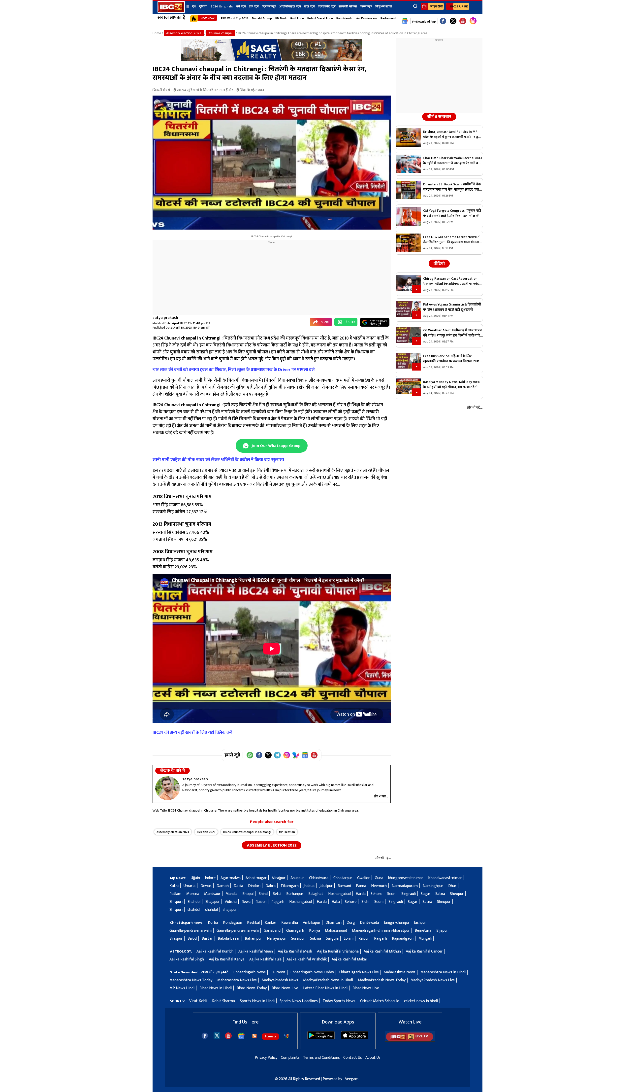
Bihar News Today (252, 988)
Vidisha (231, 901)
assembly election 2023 (173, 831)
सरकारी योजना (348, 6)
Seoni (391, 893)
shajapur (230, 909)
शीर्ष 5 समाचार (439, 116)
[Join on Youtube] (314, 755)
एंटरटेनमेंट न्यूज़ (327, 6)
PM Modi (280, 18)
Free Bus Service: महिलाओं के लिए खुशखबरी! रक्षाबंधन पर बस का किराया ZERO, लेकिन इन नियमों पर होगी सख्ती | (452, 358)
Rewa (246, 901)
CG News (278, 972)
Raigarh (380, 938)
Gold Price (297, 18)
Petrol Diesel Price (320, 18)
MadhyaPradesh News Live (433, 980)
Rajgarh (277, 901)
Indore (210, 878)
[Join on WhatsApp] (249, 755)
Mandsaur (212, 893)
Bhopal (248, 893)
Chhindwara (318, 878)
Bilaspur (176, 938)
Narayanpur (276, 938)
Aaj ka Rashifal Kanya (226, 959)
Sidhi (365, 901)
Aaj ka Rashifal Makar (349, 959)
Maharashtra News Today (190, 980)
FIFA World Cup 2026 (235, 18)
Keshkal (253, 922)
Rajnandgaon (402, 938)
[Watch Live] (410, 1040)
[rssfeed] (254, 1036)
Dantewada (369, 922)
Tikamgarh (290, 886)
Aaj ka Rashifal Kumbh (214, 951)
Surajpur (298, 938)
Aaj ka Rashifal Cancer (424, 951)
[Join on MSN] (295, 755)
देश (194, 6)
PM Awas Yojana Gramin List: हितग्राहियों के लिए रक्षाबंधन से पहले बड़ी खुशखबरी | (452, 307)
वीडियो (439, 263)
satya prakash (165, 317)
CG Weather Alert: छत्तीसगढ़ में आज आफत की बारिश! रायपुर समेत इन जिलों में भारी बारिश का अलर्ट (452, 333)
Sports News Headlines (299, 1001)
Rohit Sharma (223, 1001)
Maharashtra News (399, 972)
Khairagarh (295, 930)
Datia (238, 886)
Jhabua (309, 886)
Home (157, 33)
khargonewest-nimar (405, 878)
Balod (192, 938)
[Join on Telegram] (277, 755)
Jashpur (420, 922)
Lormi (348, 938)
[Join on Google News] (305, 755)
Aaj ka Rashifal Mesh (295, 951)
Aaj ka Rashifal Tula (265, 959)
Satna (440, 893)
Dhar (452, 886)
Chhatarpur (342, 878)
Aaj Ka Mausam (366, 18)
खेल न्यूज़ (309, 6)
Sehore (376, 893)
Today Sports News (339, 1001)
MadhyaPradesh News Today (382, 980)
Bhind (263, 893)
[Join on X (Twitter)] (268, 755)
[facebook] (204, 1035)
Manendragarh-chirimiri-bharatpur (381, 930)
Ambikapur (311, 922)
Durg (351, 922)
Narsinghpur (433, 886)
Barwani (344, 886)
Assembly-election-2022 (183, 33)
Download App (425, 21)
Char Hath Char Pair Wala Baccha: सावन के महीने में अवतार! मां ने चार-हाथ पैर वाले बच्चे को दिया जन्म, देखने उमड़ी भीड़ (452, 160)
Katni (174, 886)
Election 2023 (206, 831)
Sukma (315, 938)
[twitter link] (453, 21)
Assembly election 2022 (271, 845)
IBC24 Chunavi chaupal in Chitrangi (247, 831)
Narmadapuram (405, 886)
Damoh (223, 886)
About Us (373, 1057)
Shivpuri (176, 901)
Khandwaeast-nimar (445, 878)
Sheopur (457, 893)
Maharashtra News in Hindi (443, 972)
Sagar (425, 893)
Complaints (290, 1057)
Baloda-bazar (229, 938)
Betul (277, 893)
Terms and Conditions (321, 1057)
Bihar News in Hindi (215, 988)
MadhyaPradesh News (280, 980)
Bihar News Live (285, 988)
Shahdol (194, 901)
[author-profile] (167, 788)
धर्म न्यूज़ (241, 6)
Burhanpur (294, 893)
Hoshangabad (339, 893)
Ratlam (175, 893)
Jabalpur (326, 886)
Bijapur (442, 930)
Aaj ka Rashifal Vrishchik (306, 959)
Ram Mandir (344, 18)
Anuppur (297, 878)
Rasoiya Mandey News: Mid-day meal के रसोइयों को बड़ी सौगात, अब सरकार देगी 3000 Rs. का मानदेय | (451, 384)
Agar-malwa (231, 878)
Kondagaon (232, 922)
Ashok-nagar (256, 878)
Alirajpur (279, 878)
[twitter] (217, 1035)
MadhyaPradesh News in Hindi (328, 980)
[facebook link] (443, 21)
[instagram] (473, 21)
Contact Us (352, 1057)
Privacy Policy (266, 1057)
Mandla (231, 893)
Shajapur (212, 901)
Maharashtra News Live (237, 980)
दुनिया (203, 6)
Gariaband (272, 930)
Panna (361, 886)
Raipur (363, 938)
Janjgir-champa (396, 922)
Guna (379, 878)
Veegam (351, 1079)
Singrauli (408, 893)
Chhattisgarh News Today (312, 972)
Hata (336, 901)
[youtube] (462, 21)
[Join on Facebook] (259, 755)
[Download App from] (321, 1038)
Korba (213, 922)
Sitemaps (270, 1036)
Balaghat (315, 893)
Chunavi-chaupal (220, 33)
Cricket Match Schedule (379, 1001)
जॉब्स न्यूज (366, 6)
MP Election (287, 831)
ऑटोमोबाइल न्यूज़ (290, 6)
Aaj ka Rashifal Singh (186, 959)
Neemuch (379, 886)
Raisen (260, 901)
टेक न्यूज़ (254, 6)
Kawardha (289, 922)
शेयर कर (350, 321)
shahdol (194, 909)
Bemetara (423, 930)
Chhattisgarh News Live (359, 972)
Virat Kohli (198, 1001)
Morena (192, 893)
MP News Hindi (181, 988)
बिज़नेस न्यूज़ (269, 6)
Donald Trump (262, 18)
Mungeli (425, 938)
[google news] (405, 21)
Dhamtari (333, 922)
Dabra (270, 886)
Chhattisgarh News (249, 972)
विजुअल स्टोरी (383, 6)
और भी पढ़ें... (381, 796)
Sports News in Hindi (257, 1001)
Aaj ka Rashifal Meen (255, 951)
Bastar (207, 938)
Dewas (206, 886)
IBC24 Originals (221, 6)
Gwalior (363, 878)
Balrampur (253, 938)
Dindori (254, 886)
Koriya (314, 930)
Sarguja (332, 938)
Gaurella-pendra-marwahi (190, 930)
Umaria (189, 886)
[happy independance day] (271, 60)
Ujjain (195, 878)
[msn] (286, 1036)
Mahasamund (336, 930)
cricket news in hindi (421, 1001)
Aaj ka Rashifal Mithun (382, 951)
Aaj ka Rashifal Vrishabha (338, 951)
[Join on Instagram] (286, 755)
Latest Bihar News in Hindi (325, 988)
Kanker (270, 922)
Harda (361, 893)
